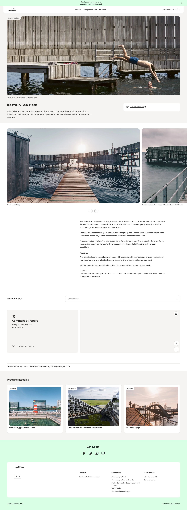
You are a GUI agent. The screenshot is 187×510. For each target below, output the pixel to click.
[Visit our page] (90, 453)
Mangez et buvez (90, 10)
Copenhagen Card (118, 477)
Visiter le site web (137, 107)
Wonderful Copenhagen (121, 491)
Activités (78, 10)
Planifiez (102, 10)
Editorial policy (150, 480)
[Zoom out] (176, 349)
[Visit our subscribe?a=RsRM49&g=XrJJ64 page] (103, 453)
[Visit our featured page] (97, 453)
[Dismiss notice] (182, 3)
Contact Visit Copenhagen (89, 477)
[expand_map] (176, 313)
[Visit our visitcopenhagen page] (84, 453)
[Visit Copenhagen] (19, 467)
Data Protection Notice (171, 504)
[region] (130, 331)
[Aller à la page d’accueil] (12, 9)
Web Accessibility (151, 477)
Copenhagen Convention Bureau (124, 480)
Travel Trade (116, 488)
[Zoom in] (176, 343)
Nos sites (166, 9)
